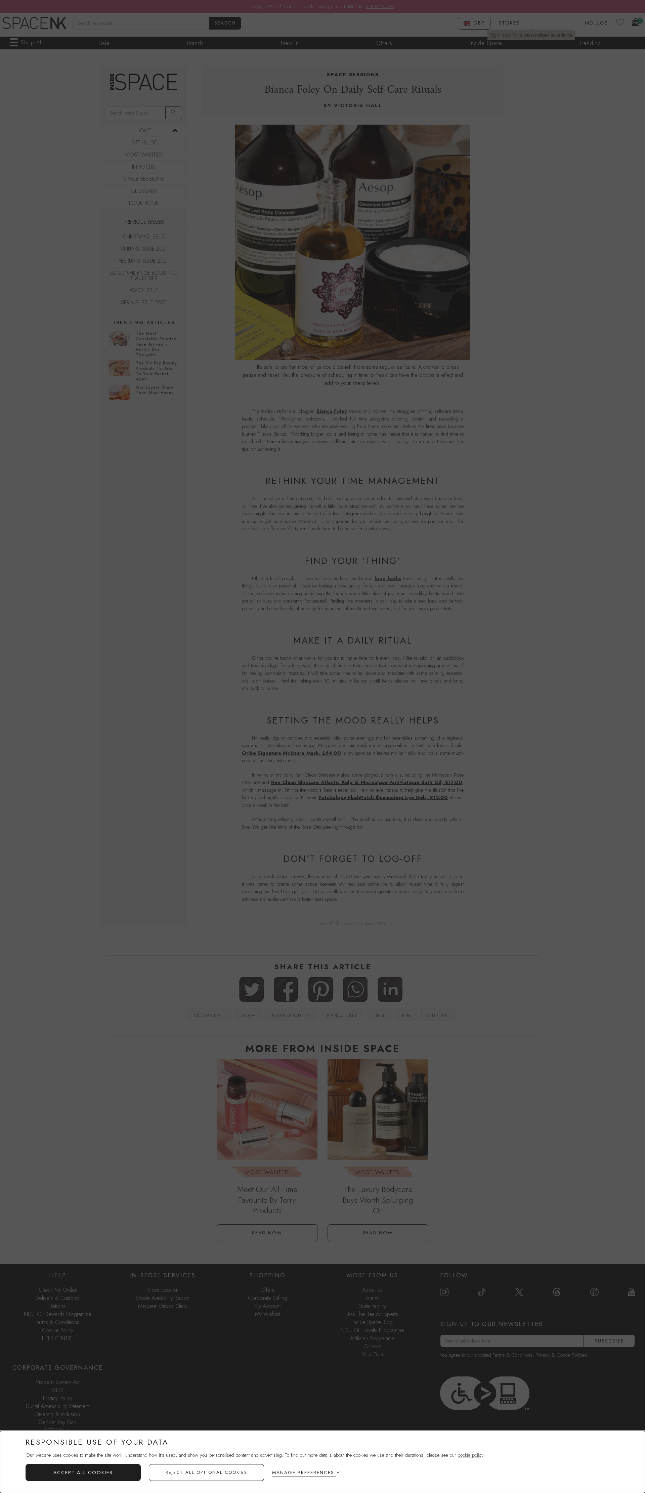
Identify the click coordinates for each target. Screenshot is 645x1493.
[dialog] (322, 1462)
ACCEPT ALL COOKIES (83, 1472)
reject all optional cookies (206, 1472)
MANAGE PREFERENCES (303, 1472)
